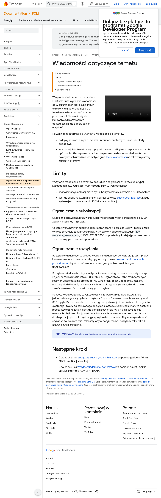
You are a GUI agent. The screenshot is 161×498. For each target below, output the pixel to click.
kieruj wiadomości (116, 157)
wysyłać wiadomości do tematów (97, 367)
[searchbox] (21, 30)
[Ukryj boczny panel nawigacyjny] (38, 492)
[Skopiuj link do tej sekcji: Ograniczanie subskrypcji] (104, 211)
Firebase (56, 54)
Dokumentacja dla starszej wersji (139, 438)
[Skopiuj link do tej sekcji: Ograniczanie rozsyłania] (101, 249)
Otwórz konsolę (132, 3)
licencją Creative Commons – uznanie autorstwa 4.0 (125, 378)
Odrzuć (125, 50)
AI (74, 20)
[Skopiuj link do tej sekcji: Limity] (69, 174)
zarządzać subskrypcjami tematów (97, 357)
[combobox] (61, 4)
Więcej (36, 3)
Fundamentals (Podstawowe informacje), (40, 20)
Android (50, 458)
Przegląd (8, 20)
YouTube (88, 432)
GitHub (49, 433)
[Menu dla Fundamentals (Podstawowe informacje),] (66, 20)
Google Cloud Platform (57, 473)
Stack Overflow (130, 418)
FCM (35, 14)
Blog (116, 3)
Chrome (50, 463)
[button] (18, 54)
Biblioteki (50, 428)
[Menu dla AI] (78, 20)
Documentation (15, 14)
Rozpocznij (145, 50)
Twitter (87, 427)
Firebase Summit (92, 422)
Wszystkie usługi (54, 478)
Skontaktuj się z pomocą (135, 413)
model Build (91, 20)
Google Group (130, 423)
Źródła (49, 418)
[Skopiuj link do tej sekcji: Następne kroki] (90, 349)
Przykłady (51, 423)
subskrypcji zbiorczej (129, 197)
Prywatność (63, 491)
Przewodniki (52, 413)
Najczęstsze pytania (133, 433)
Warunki (50, 491)
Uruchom (96, 54)
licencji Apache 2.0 (86, 381)
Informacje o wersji (132, 428)
